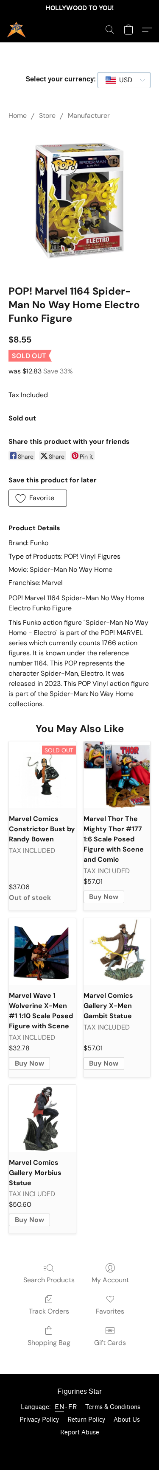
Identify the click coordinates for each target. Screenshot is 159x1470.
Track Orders (49, 1311)
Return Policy (86, 1419)
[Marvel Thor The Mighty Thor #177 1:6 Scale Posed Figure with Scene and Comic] (117, 774)
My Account (110, 1279)
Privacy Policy (39, 1419)
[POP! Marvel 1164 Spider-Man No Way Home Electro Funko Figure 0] (79, 201)
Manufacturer (89, 115)
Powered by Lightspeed (80, 1447)
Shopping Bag (49, 1342)
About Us (127, 1419)
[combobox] (124, 80)
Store (47, 115)
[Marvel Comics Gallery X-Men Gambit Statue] (117, 951)
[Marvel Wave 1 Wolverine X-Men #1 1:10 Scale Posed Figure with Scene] (42, 951)
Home (17, 115)
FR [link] (72, 1407)
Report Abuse (79, 1432)
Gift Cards (110, 1342)
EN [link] (59, 1407)
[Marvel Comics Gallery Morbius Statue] (42, 1118)
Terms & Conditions (112, 1407)
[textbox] (123, 80)
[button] (17, 29)
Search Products (49, 1279)
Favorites (110, 1311)
